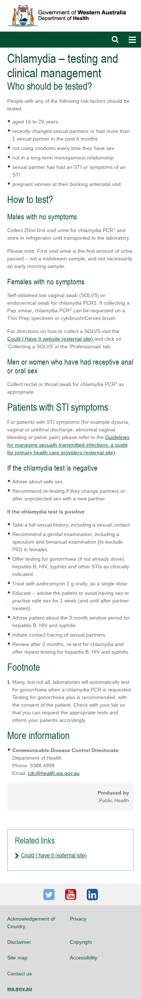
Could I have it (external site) (54, 855)
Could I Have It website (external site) (50, 339)
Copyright (81, 942)
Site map (17, 958)
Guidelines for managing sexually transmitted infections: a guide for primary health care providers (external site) (68, 444)
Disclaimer (19, 942)
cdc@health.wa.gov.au (54, 773)
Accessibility (83, 958)
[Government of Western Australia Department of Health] (70, 3)
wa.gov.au (19, 988)
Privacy (78, 919)
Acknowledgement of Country (31, 922)
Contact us (19, 973)
